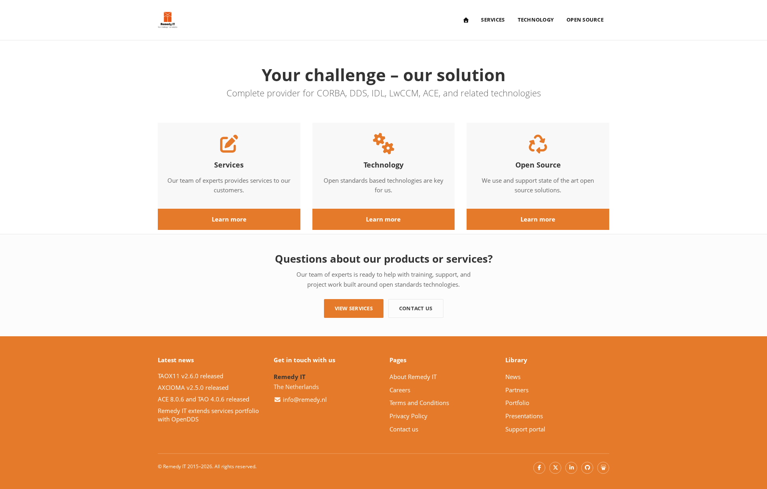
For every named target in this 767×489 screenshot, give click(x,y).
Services (493, 19)
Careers (399, 390)
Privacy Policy (408, 416)
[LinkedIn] (571, 468)
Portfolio (517, 403)
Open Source (585, 19)
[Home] (466, 20)
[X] (555, 468)
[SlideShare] (603, 468)
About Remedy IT (413, 377)
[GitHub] (587, 468)
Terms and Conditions (419, 403)
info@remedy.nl (305, 399)
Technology (536, 19)
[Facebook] (539, 468)
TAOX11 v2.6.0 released (190, 376)
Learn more (229, 219)
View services (354, 308)
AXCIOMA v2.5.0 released (193, 387)
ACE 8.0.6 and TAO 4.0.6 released (203, 399)
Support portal (525, 429)
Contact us (416, 308)
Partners (517, 390)
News (513, 377)
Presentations (524, 416)
